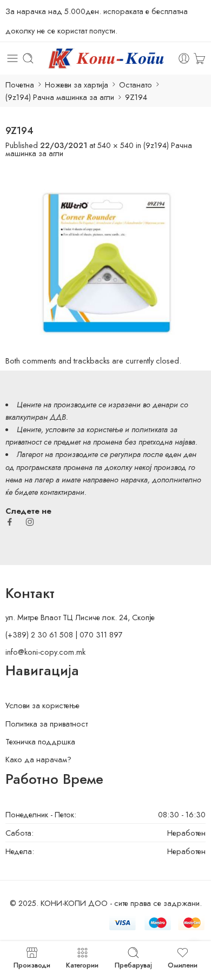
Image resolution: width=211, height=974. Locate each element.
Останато (135, 84)
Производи (32, 964)
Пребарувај (133, 964)
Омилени (182, 964)
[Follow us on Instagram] (30, 522)
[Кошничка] (199, 58)
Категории (82, 964)
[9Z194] (105, 255)
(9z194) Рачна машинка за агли (59, 97)
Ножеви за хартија (76, 84)
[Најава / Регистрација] (183, 58)
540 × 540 (115, 145)
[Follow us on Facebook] (9, 522)
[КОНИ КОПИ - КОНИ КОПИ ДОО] (105, 58)
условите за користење (84, 429)
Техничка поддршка (40, 741)
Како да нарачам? (38, 759)
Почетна (19, 84)
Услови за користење (42, 705)
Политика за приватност (46, 723)
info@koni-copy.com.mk (45, 651)
